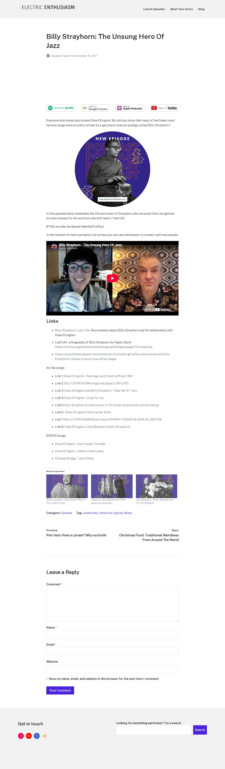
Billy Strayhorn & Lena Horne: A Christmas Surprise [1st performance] (111, 405)
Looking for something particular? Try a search (148, 723)
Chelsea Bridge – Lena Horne (74, 458)
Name (51, 627)
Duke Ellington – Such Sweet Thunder (80, 444)
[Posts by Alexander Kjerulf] (48, 55)
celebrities (90, 513)
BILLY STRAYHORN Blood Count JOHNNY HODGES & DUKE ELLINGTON (113, 419)
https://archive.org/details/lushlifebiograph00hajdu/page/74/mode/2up (104, 347)
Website (52, 661)
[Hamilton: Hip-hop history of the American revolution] (112, 486)
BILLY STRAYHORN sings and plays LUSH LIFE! (96, 383)
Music (128, 513)
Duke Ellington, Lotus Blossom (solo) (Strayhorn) (97, 426)
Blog (201, 9)
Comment (54, 584)
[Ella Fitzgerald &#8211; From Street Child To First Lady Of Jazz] (67, 486)
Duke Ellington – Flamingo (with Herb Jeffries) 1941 (98, 376)
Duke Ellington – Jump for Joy (84, 398)
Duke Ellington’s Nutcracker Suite (88, 412)
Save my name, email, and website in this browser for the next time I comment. (104, 678)
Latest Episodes (154, 9)
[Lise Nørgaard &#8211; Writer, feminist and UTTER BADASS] (156, 486)
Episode (66, 513)
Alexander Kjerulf (61, 55)
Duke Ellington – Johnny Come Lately (79, 451)
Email (51, 644)
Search (200, 730)
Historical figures (111, 513)
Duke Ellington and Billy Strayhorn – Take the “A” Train (100, 390)
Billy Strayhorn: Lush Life (72, 330)
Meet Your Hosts (181, 9)
